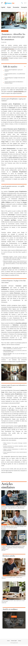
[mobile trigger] (2, 3)
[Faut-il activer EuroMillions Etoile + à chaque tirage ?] (14, 567)
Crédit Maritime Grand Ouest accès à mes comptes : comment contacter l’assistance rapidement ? (13, 547)
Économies (4, 524)
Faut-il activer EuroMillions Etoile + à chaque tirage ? (12, 577)
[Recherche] (22, 3)
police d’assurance (9, 49)
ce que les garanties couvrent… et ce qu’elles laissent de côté (15, 74)
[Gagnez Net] (9, 3)
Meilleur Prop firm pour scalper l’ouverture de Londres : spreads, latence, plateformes (13, 507)
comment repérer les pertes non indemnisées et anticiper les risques (14, 82)
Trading (3, 504)
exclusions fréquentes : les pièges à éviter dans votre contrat (15, 78)
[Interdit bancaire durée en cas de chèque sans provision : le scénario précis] (14, 517)
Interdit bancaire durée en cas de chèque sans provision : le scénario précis (13, 527)
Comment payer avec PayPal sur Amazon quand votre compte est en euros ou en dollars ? (14, 620)
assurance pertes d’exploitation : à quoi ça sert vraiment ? (14, 70)
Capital (5, 575)
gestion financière (19, 91)
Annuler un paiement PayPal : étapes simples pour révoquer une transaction (13, 601)
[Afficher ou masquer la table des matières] (21, 66)
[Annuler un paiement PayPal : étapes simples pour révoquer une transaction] (14, 591)
